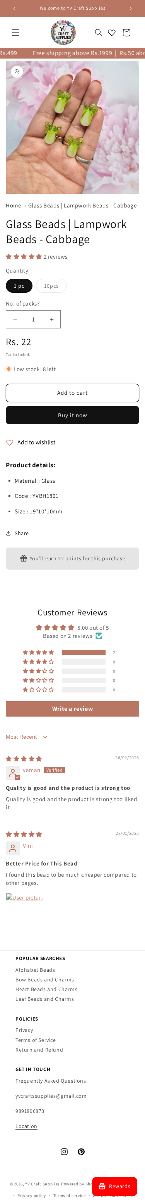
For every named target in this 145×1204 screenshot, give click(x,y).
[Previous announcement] (14, 8)
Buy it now (72, 415)
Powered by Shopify (81, 1183)
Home (13, 205)
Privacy (24, 1029)
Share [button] (22, 533)
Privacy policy (31, 1195)
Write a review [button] (72, 709)
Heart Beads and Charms (46, 989)
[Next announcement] (130, 8)
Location (26, 1126)
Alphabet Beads (35, 969)
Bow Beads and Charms (44, 979)
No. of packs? (22, 303)
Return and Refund (39, 1049)
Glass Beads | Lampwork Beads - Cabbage (82, 205)
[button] (15, 32)
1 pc (19, 285)
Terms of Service (35, 1039)
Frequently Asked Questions (50, 1080)
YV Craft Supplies (42, 1183)
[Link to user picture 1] (24, 911)
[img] (24, 758)
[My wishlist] (111, 32)
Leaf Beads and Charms (44, 998)
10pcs (55, 287)
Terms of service (69, 1195)
